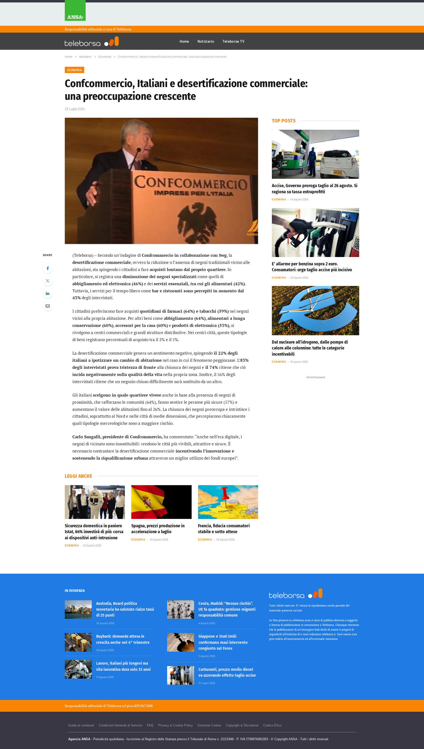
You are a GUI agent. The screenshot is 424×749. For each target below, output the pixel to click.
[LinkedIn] (48, 293)
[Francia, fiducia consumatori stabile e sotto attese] (228, 502)
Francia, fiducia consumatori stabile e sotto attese (224, 528)
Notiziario (206, 41)
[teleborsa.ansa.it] (92, 41)
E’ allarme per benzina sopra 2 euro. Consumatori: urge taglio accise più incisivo (312, 266)
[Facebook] (48, 268)
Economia (74, 70)
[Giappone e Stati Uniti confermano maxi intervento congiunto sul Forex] (180, 642)
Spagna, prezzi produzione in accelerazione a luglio (158, 528)
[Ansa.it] (75, 13)
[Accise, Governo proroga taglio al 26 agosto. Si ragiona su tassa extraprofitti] (315, 154)
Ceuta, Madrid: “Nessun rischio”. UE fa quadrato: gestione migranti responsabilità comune (227, 609)
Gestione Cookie (209, 725)
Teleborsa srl (116, 705)
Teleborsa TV (234, 41)
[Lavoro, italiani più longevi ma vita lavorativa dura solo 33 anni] (78, 669)
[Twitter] (48, 281)
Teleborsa (124, 29)
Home (184, 41)
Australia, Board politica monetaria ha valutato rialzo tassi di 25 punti (125, 609)
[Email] (48, 306)
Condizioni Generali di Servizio (120, 725)
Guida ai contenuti (81, 725)
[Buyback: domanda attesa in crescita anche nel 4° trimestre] (78, 642)
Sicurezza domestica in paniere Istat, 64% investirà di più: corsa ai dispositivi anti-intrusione (94, 532)
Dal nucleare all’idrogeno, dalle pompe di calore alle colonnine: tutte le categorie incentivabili (310, 348)
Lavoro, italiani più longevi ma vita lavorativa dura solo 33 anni (123, 666)
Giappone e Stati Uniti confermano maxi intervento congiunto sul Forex (223, 642)
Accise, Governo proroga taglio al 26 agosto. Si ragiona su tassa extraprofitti (315, 188)
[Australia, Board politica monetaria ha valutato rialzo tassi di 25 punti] (78, 609)
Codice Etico (272, 725)
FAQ (150, 725)
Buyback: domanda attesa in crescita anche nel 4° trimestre (123, 639)
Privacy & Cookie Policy (175, 725)
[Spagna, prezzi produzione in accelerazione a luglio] (161, 502)
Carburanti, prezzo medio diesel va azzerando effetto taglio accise (227, 672)
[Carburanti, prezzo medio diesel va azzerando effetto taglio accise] (180, 675)
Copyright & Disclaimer (242, 725)
